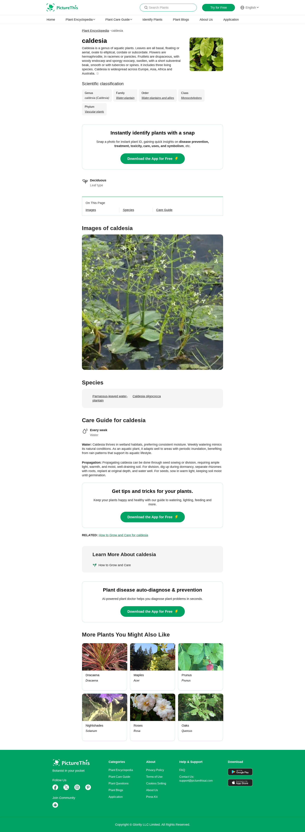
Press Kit (151, 796)
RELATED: (115, 535)
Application (231, 19)
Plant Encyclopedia (95, 30)
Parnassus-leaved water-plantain (110, 398)
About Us (206, 19)
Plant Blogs (181, 19)
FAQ (182, 770)
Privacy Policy (155, 770)
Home (51, 19)
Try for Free (218, 7)
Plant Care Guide (119, 776)
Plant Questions (118, 783)
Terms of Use (154, 776)
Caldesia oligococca (147, 396)
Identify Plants (152, 19)
